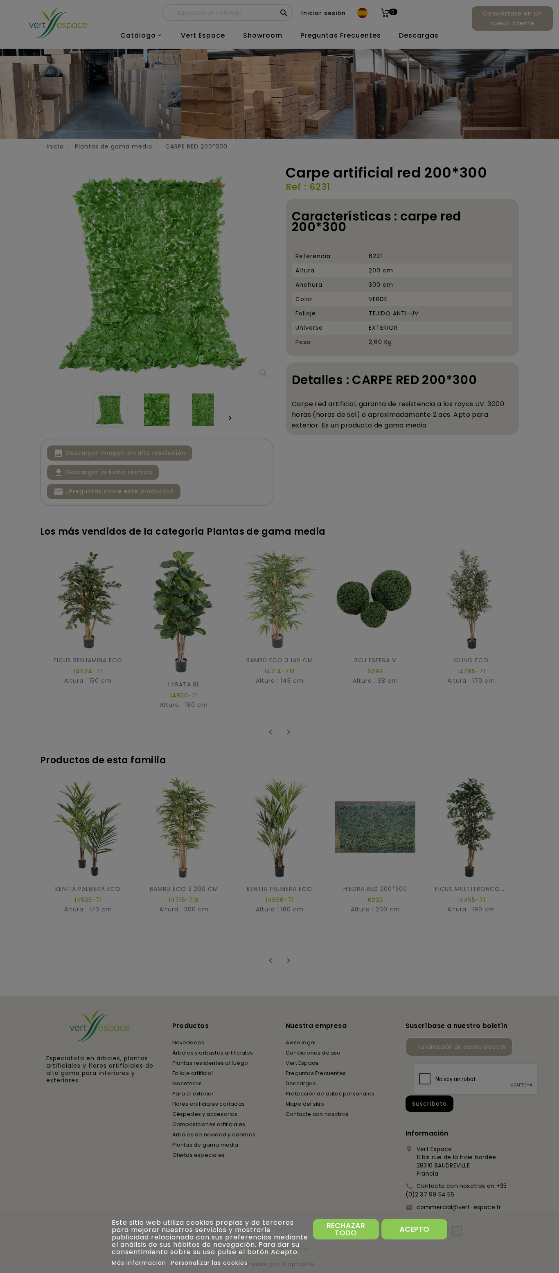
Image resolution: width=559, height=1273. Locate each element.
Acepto (414, 1229)
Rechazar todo (346, 1229)
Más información (140, 1263)
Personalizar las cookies (209, 1263)
